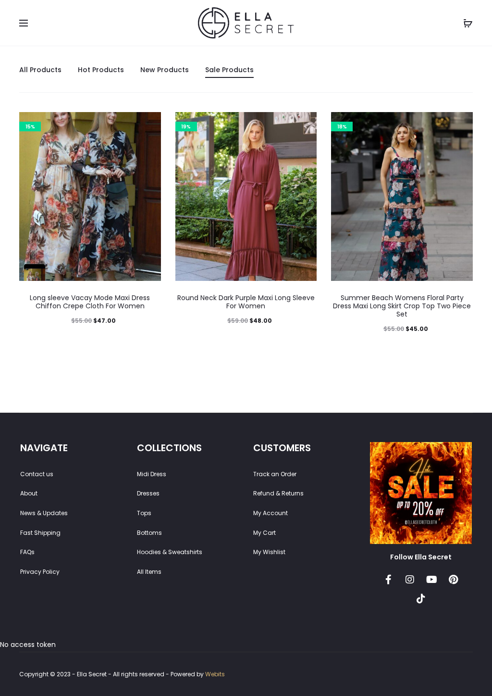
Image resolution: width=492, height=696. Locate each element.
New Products (164, 70)
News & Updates (44, 513)
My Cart (264, 533)
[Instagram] (409, 579)
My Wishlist (269, 552)
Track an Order (274, 474)
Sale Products (229, 70)
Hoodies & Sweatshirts (169, 552)
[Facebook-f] (388, 579)
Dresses (148, 493)
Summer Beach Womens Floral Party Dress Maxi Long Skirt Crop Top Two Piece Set (402, 306)
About (28, 493)
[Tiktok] (420, 598)
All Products (40, 70)
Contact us (36, 474)
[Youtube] (431, 579)
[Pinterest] (453, 579)
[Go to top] (477, 592)
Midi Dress (151, 474)
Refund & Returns (278, 493)
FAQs (27, 552)
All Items (149, 572)
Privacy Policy (40, 572)
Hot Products (101, 70)
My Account (270, 513)
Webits (215, 674)
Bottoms (149, 533)
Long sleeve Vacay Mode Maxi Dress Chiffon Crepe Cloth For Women (90, 302)
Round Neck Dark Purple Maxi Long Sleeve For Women (246, 302)
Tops (144, 513)
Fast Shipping (40, 533)
